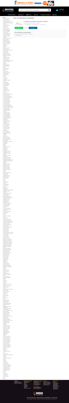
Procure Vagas (36, 381)
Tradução (4, 360)
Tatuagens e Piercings (6, 351)
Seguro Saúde (5, 334)
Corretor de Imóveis (6, 126)
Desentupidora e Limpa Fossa (7, 141)
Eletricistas (4, 154)
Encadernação (5, 156)
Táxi (4, 352)
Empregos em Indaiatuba (18, 382)
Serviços (4, 17)
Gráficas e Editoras (6, 184)
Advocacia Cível (5, 26)
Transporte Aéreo (5, 363)
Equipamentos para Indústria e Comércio (7, 161)
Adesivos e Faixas (6, 19)
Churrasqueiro (5, 87)
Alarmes (4, 46)
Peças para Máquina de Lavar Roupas (7, 284)
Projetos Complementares (7, 303)
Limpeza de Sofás (6, 225)
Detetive (4, 144)
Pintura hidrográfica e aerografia (8, 289)
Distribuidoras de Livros (6, 152)
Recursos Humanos (6, 309)
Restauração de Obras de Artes (7, 320)
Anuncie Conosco (46, 381)
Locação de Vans (5, 235)
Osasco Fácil (55, 387)
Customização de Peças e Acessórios (7, 133)
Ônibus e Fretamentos (6, 276)
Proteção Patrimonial (6, 304)
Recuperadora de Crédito (7, 308)
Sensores (4, 335)
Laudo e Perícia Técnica (6, 208)
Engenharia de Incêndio (6, 157)
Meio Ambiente (5, 260)
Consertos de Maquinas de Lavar (8, 106)
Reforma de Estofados (6, 312)
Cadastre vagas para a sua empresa (38, 388)
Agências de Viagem (6, 43)
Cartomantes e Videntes (6, 80)
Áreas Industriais (26, 382)
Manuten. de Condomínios (7, 238)
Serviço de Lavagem (6, 337)
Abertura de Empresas (6, 18)
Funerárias (4, 181)
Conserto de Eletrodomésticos (7, 97)
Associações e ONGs (6, 61)
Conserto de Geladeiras (6, 100)
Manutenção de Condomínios (7, 244)
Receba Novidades (47, 397)
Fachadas (4, 170)
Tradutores (4, 361)
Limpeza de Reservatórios (7, 224)
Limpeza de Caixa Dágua (7, 219)
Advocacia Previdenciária (7, 33)
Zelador (4, 378)
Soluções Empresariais (6, 347)
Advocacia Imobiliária (6, 31)
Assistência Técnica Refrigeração (8, 60)
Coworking (4, 129)
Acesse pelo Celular (54, 397)
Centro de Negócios (6, 84)
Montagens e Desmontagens (7, 266)
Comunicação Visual (6, 95)
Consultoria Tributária (6, 118)
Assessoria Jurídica (6, 58)
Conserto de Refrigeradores (7, 105)
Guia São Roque (55, 383)
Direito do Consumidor (6, 146)
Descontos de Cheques (6, 138)
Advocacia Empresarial (6, 29)
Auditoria (4, 62)
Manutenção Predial (6, 253)
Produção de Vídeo (6, 301)
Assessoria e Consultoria (7, 54)
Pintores (4, 288)
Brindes (4, 70)
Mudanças (4, 272)
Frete (4, 180)
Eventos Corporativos (6, 168)
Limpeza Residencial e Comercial (8, 232)
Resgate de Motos (6, 318)
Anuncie (36, 14)
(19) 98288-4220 (19, 35)
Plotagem (4, 293)
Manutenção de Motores (6, 248)
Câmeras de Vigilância (6, 72)
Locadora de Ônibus (6, 236)
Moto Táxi (4, 267)
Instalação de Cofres (6, 199)
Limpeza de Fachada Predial (7, 222)
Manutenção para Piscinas (7, 252)
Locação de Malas (6, 234)
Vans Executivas (5, 376)
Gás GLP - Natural (6, 182)
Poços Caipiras (5, 294)
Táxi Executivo (5, 353)
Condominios (26, 385)
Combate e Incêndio (6, 93)
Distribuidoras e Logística (7, 153)
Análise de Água (5, 52)
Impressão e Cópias (6, 195)
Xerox (4, 377)
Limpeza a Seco (5, 218)
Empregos (21, 14)
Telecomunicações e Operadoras (8, 354)
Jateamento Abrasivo (6, 205)
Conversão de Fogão (6, 124)
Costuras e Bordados (6, 128)
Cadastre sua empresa (46, 382)
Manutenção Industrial (6, 251)
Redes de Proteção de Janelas (7, 310)
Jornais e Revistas (6, 206)
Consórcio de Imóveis (6, 110)
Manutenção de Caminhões (7, 243)
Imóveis (29, 14)
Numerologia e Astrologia (7, 274)
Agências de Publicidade (7, 42)
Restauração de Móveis (6, 319)
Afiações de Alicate (6, 39)
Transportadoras (5, 362)
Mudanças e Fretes (6, 273)
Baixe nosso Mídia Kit (46, 383)
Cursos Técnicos (36, 383)
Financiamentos (5, 173)
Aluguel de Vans (5, 51)
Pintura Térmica (5, 290)
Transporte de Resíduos (6, 366)
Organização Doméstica (6, 277)
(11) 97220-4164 (43, 24)
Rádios (4, 305)
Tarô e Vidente (5, 349)
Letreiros (4, 213)
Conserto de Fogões (6, 99)
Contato (55, 14)
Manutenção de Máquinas (7, 245)
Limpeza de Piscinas (6, 223)
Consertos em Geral (6, 108)
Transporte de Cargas (6, 364)
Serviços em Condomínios (7, 340)
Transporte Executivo (6, 367)
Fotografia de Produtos (6, 175)
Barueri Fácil (55, 382)
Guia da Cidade (12, 14)
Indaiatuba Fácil (55, 384)
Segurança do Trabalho (6, 325)
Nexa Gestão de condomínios (23, 32)
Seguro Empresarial (6, 331)
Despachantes (5, 142)
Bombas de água (5, 69)
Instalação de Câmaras (6, 198)
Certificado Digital (6, 85)
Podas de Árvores (6, 295)
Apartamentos (26, 381)
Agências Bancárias (6, 40)
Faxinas (4, 171)
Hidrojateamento (5, 187)
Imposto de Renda (6, 194)
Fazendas (25, 386)
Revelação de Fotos (6, 321)
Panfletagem (5, 280)
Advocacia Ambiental (6, 25)
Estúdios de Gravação (6, 167)
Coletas (4, 92)
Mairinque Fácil (55, 385)
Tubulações (5, 373)
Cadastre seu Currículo (37, 382)
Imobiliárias (5, 192)
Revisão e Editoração (6, 322)
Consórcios (5, 111)
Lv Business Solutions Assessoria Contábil (35, 21)
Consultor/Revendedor (6, 112)
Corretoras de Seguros (6, 127)
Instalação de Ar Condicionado (7, 197)
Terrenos (25, 387)
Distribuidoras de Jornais (7, 151)
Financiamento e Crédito (7, 172)
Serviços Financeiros (6, 342)
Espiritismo (5, 162)
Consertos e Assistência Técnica (8, 107)
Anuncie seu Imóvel (27, 388)
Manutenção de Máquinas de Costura (7, 247)
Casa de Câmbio (5, 82)
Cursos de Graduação (37, 384)
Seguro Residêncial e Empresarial (6, 332)
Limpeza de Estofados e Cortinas (8, 221)
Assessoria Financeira (6, 57)
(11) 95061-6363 (35, 24)
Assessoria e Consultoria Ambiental (7, 56)
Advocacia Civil (5, 27)
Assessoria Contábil (6, 53)
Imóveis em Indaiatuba (17, 383)
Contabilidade (5, 119)
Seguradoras (5, 324)
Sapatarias (4, 323)
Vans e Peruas (5, 375)
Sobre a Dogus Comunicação (31, 397)
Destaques (16, 380)
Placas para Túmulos (6, 291)
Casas (25, 383)
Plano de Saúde (5, 292)
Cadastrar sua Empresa (45, 14)
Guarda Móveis (5, 185)
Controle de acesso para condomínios (7, 122)
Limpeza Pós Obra (6, 231)
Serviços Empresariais (6, 341)
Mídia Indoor (5, 261)
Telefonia (4, 355)
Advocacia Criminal (6, 28)
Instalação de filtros (6, 200)
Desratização (5, 143)
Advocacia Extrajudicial (6, 30)
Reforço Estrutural (6, 311)
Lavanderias (5, 210)
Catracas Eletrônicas (6, 83)
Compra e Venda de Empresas (7, 94)
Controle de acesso (6, 120)
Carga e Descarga (6, 74)
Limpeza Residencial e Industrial (8, 233)
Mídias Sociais (5, 262)
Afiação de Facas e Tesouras (7, 38)
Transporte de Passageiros (7, 365)
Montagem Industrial (6, 264)
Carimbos (4, 75)
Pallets (4, 279)
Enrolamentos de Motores (7, 158)
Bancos (4, 67)
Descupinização (5, 140)
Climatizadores (5, 88)
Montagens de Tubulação (7, 265)
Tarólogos (4, 350)
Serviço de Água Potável (7, 336)
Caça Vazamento (5, 71)
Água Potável (5, 45)
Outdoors (4, 278)
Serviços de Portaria (6, 339)
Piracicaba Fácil (55, 388)
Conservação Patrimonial (7, 109)
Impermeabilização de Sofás (7, 193)
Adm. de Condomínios (6, 20)
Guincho (4, 186)
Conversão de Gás (6, 125)
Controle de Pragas (6, 123)
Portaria (4, 296)
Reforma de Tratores (6, 313)
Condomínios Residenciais (7, 96)
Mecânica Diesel (5, 259)
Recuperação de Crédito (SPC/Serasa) (7, 307)
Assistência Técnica (6, 59)
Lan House (5, 207)
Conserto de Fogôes (6, 98)
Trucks (4, 372)
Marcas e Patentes (6, 255)
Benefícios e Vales (6, 68)
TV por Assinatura (5, 374)
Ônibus (4, 275)
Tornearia (4, 359)
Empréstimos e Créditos (6, 155)
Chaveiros (4, 86)
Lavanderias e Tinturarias (7, 211)
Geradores (4, 183)
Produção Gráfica (5, 302)
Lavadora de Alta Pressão (7, 209)
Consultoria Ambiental (6, 113)
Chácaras (25, 384)
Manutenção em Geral (6, 250)
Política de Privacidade (40, 397)
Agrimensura (5, 44)
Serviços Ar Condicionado (7, 338)
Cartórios (4, 81)
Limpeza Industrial (6, 230)
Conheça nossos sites (46, 384)
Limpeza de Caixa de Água (7, 220)
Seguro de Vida (5, 330)
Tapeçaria (4, 348)
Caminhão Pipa (5, 73)
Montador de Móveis (6, 263)
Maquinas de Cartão (6, 254)
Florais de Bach (5, 174)
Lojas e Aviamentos (6, 237)
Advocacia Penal (5, 32)
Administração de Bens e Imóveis (8, 21)
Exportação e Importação (7, 169)
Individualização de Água (7, 196)
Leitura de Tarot (5, 212)
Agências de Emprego (6, 41)
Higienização (5, 188)
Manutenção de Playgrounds (7, 249)
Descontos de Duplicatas (7, 139)
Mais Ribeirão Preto (56, 386)
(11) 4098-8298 (27, 24)
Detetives (4, 145)
